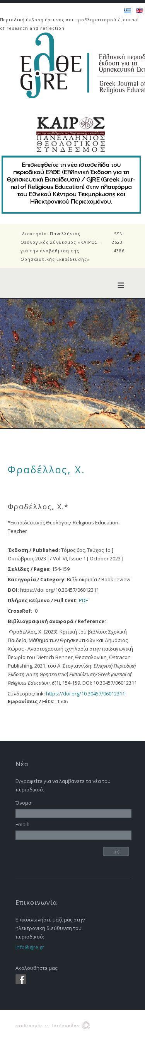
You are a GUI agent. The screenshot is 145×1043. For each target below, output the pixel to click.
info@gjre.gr (29, 947)
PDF (83, 600)
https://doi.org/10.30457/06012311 (85, 693)
